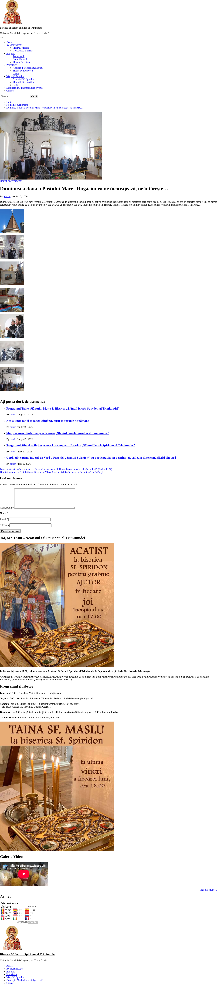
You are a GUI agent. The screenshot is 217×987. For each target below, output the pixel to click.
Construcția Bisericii (23, 50)
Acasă (9, 42)
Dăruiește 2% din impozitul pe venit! (24, 87)
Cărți (15, 85)
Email (4, 519)
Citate (16, 73)
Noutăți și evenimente (11, 181)
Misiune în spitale (21, 62)
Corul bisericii (20, 59)
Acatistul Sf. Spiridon (23, 79)
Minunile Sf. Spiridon (23, 82)
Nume (4, 513)
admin (7, 196)
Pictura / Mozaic (21, 47)
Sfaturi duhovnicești (23, 70)
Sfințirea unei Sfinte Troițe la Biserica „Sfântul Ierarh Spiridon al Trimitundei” (57, 433)
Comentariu (7, 507)
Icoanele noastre (14, 45)
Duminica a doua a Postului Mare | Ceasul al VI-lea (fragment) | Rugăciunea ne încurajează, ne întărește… (53, 472)
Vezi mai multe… (208, 889)
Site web (4, 525)
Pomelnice (11, 65)
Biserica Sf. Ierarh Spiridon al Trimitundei (21, 27)
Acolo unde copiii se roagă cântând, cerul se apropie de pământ (47, 420)
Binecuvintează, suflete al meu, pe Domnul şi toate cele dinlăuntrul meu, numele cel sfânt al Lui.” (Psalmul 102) (56, 469)
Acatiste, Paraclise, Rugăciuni (28, 67)
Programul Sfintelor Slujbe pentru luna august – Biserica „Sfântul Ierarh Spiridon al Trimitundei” (70, 445)
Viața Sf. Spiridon (15, 76)
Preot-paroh (18, 56)
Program (10, 53)
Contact (10, 90)
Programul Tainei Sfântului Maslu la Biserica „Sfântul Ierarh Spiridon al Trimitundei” (63, 408)
